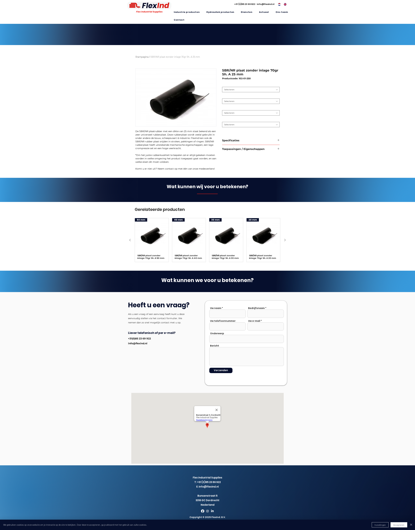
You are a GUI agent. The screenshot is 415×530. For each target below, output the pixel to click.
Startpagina (141, 56)
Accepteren (398, 525)
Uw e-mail (254, 321)
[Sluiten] (411, 524)
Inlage (226, 119)
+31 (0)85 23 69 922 (244, 4)
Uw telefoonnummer (223, 321)
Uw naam (215, 308)
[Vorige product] (130, 240)
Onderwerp (217, 333)
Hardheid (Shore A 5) (233, 96)
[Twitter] (207, 511)
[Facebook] (202, 511)
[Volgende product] (285, 240)
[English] (284, 4)
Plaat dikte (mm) (231, 107)
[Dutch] (278, 4)
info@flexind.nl (265, 4)
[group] (207, 240)
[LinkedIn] (212, 511)
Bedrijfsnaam (256, 308)
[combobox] (251, 89)
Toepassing (228, 84)
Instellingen (380, 525)
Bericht (214, 346)
